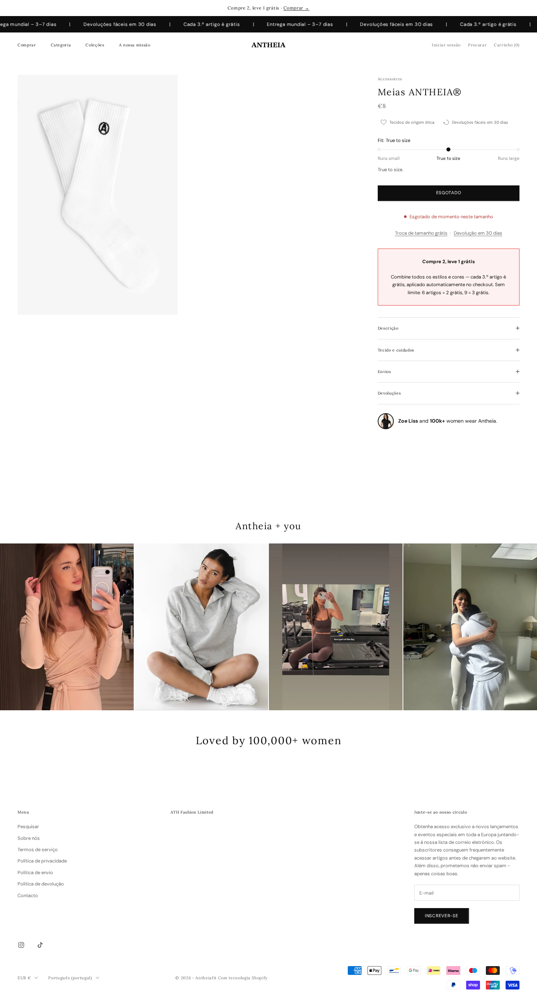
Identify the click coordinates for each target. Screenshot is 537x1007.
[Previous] (14, 627)
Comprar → (296, 8)
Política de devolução (41, 884)
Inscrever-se (441, 916)
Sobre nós (29, 838)
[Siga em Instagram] (21, 945)
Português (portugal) (70, 977)
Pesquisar (28, 826)
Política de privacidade (42, 861)
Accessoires (390, 78)
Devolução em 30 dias (478, 233)
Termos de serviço (38, 849)
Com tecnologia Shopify (243, 977)
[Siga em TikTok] (40, 945)
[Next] (522, 627)
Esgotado (448, 193)
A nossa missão (135, 44)
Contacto (28, 895)
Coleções (94, 44)
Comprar (27, 44)
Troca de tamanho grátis (421, 233)
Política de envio (35, 872)
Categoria (61, 44)
